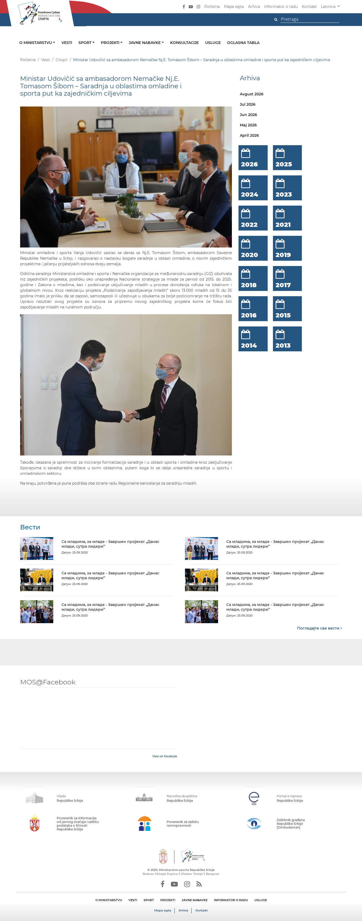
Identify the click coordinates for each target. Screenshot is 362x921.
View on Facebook (164, 756)
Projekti (110, 42)
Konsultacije (184, 42)
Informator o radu (281, 6)
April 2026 (249, 135)
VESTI (133, 900)
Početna (212, 6)
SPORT (149, 900)
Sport (85, 42)
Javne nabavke (145, 42)
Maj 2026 (248, 125)
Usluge (213, 42)
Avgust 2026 (251, 94)
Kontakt (309, 6)
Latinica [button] (329, 6)
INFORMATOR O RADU (231, 900)
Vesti (66, 42)
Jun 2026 (248, 114)
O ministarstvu (36, 42)
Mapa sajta (234, 6)
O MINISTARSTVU (108, 900)
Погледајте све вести (319, 628)
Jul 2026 (247, 104)
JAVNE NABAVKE (195, 900)
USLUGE (260, 900)
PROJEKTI (167, 900)
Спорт (62, 59)
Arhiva (254, 6)
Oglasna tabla (243, 42)
